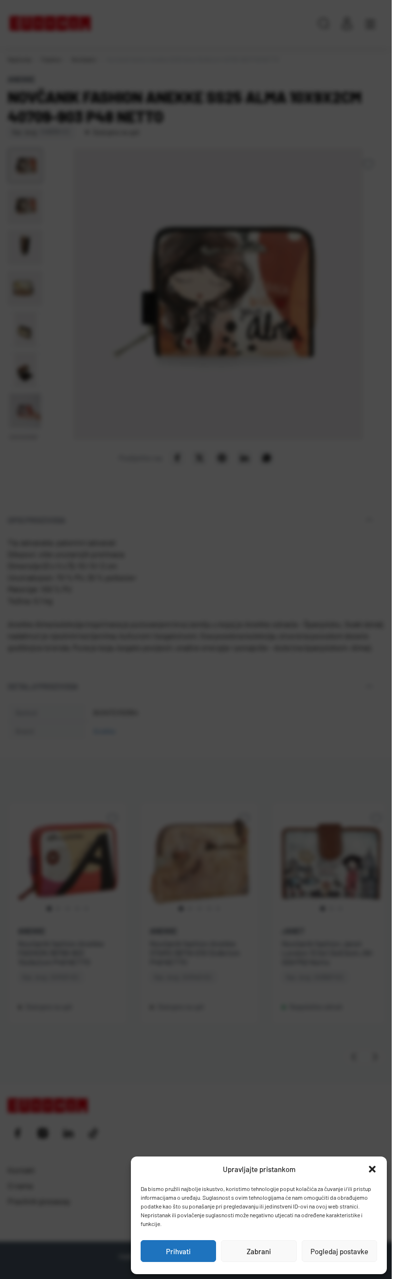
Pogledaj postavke (339, 1251)
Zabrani (259, 1251)
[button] (372, 1169)
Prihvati (178, 1251)
